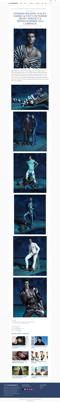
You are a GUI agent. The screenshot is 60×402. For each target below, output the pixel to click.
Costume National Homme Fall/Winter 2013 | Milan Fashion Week (23, 321)
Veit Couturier (14, 77)
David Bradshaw (23, 75)
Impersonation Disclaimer (37, 399)
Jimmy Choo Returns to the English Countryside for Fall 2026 (19, 377)
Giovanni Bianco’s (40, 74)
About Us (42, 387)
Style (25, 3)
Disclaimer (21, 399)
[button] (48, 3)
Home (21, 3)
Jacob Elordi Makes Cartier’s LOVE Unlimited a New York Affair (19, 362)
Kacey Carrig (42, 75)
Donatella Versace (18, 326)
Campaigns (31, 3)
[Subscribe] (45, 3)
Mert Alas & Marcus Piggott (26, 74)
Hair (42, 3)
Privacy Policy (25, 399)
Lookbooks (37, 3)
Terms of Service (30, 399)
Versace (28, 72)
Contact (41, 386)
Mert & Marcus (18, 329)
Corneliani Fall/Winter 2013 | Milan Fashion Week (21, 323)
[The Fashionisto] (13, 3)
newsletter (28, 386)
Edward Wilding (34, 75)
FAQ (40, 388)
